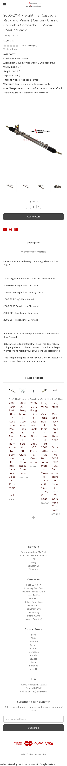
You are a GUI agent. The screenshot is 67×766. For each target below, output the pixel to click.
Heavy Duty (33, 612)
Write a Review (10, 49)
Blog (33, 562)
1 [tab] (33, 517)
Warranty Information (33, 251)
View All (33, 669)
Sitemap (33, 569)
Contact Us (33, 565)
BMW (33, 638)
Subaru (33, 648)
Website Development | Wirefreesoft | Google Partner (28, 764)
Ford (33, 634)
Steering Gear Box (33, 588)
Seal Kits (33, 598)
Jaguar (33, 658)
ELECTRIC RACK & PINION (33, 555)
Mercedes (33, 652)
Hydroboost (33, 605)
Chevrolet (33, 641)
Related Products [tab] (33, 377)
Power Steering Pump (33, 591)
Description (33, 242)
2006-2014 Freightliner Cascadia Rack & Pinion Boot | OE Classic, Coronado (33, 433)
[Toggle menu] (4, 4)
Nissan (33, 662)
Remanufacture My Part (33, 552)
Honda (33, 655)
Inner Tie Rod (33, 595)
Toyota (33, 645)
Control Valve (34, 608)
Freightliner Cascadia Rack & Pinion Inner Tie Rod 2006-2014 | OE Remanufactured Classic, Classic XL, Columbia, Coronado (44, 451)
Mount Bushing (33, 619)
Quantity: (33, 201)
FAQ (34, 559)
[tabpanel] (12, 443)
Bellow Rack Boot (33, 602)
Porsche (33, 665)
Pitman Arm (33, 615)
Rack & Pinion (33, 584)
